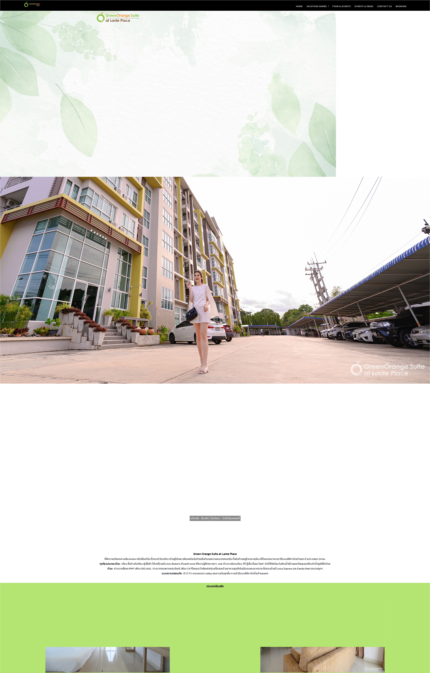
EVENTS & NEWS (364, 6)
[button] (48, 631)
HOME (299, 6)
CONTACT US (384, 6)
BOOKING (401, 6)
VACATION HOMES (316, 6)
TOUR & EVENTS (341, 6)
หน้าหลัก (195, 518)
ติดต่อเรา (216, 518)
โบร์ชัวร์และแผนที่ (231, 518)
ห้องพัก (205, 518)
